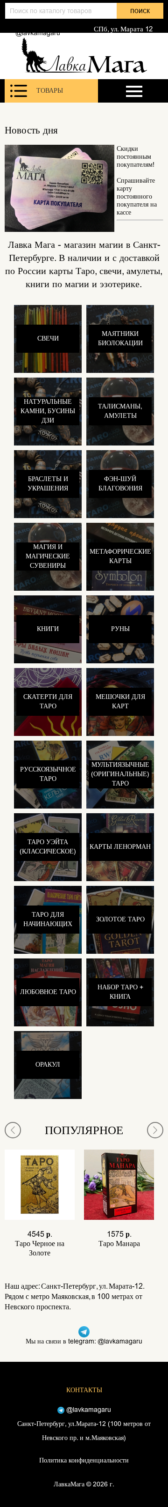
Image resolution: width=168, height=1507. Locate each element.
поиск (140, 11)
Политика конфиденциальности (84, 1460)
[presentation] (13, 1130)
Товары (49, 91)
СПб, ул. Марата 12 (123, 29)
